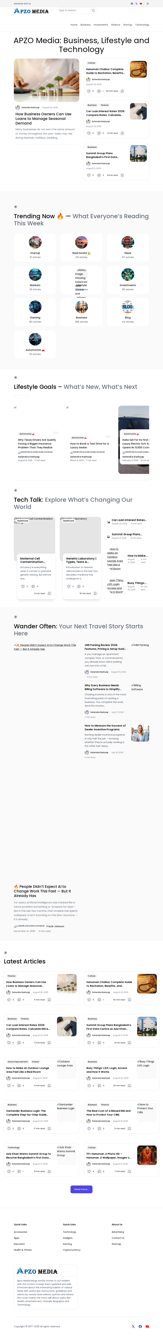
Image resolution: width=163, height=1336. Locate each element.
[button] (147, 3)
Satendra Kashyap (30, 107)
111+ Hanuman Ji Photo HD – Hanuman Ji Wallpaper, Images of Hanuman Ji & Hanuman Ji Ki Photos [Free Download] (108, 1156)
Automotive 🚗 (27, 433)
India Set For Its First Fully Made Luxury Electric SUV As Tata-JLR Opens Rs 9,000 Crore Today (142, 443)
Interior (35, 1061)
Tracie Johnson (55, 926)
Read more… (81, 1189)
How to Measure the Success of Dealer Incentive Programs (105, 727)
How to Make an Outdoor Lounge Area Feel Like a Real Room (136, 555)
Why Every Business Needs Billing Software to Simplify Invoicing (102, 687)
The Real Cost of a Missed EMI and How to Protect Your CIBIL (108, 1113)
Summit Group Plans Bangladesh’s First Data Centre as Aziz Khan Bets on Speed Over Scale (104, 155)
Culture (91, 63)
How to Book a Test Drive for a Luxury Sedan (89, 445)
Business (92, 105)
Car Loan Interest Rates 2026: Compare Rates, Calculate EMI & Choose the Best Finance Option (105, 113)
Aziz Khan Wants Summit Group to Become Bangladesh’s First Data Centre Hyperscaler (28, 1156)
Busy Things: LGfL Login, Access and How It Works (136, 583)
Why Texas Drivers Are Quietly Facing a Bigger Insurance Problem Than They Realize (37, 443)
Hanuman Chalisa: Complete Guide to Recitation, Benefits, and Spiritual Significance (105, 71)
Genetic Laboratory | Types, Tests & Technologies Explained (81, 560)
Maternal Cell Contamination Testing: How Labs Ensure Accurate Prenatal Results (33, 560)
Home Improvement (18, 1061)
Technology (13, 1147)
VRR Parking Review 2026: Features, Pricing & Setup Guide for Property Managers (105, 647)
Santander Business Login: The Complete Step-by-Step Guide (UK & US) (26, 1113)
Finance (105, 105)
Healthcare (22, 520)
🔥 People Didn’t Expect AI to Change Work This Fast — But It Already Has (42, 891)
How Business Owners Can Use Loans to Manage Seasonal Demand (43, 118)
